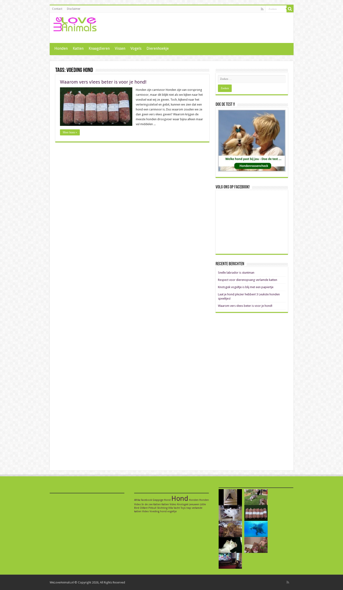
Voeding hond (158, 511)
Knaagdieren (99, 48)
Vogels (135, 48)
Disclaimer (73, 9)
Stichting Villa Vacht (168, 507)
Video (145, 511)
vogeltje (172, 511)
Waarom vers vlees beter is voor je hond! (103, 82)
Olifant (144, 507)
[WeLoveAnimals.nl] (75, 23)
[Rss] (262, 9)
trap (188, 507)
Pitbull (152, 507)
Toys (183, 507)
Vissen (120, 48)
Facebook (146, 500)
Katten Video (168, 504)
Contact (57, 9)
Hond (179, 498)
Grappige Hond (162, 500)
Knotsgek (182, 504)
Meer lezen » (70, 132)
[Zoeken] (290, 8)
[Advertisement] (205, 27)
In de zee (147, 504)
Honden (61, 48)
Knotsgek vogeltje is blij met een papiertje (245, 287)
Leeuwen (194, 504)
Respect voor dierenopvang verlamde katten (247, 280)
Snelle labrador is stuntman (236, 272)
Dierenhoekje (158, 48)
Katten (78, 48)
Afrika (137, 500)
